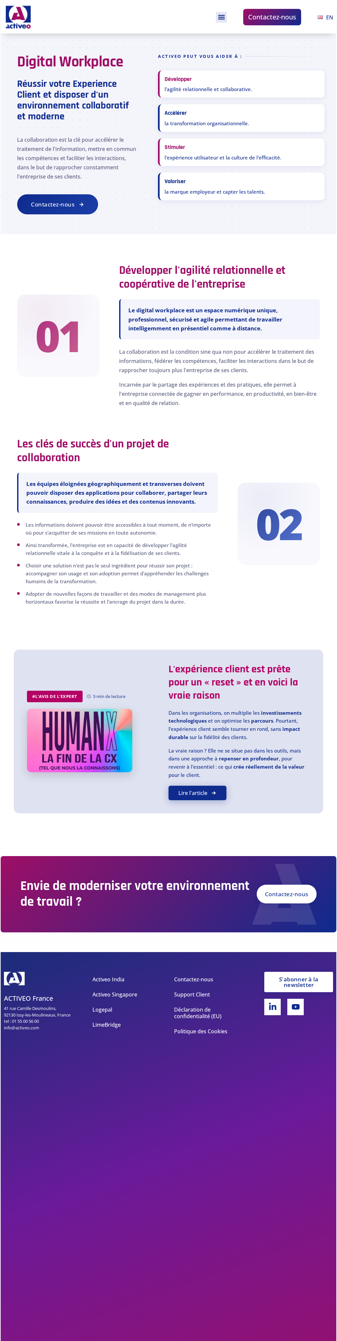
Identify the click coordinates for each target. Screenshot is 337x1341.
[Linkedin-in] (272, 1007)
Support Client (192, 994)
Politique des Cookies (200, 1031)
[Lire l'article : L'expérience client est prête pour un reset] (79, 740)
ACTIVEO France (28, 998)
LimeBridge (106, 1024)
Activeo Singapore (114, 994)
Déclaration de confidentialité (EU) (197, 1013)
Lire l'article (192, 793)
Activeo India (108, 979)
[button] (221, 17)
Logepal (102, 1009)
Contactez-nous (272, 16)
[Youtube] (295, 1007)
